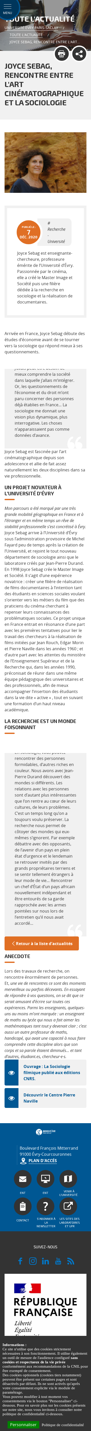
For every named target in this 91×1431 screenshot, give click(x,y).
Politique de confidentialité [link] (63, 1425)
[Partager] (79, 54)
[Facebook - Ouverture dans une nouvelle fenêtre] (20, 1263)
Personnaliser (23, 1424)
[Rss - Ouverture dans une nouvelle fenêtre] (71, 1263)
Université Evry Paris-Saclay (31, 27)
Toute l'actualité (26, 34)
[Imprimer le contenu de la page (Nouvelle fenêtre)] (62, 54)
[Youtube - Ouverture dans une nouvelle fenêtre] (58, 1263)
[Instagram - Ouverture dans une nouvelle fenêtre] (33, 1263)
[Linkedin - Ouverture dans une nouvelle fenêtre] (45, 1263)
